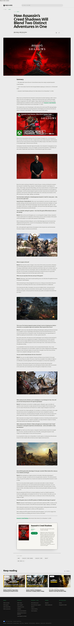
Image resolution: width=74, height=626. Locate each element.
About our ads (43, 623)
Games (19, 558)
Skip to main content (4, 0)
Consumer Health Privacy (17, 621)
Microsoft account (34, 602)
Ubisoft (46, 558)
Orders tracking (34, 608)
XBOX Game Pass (6, 606)
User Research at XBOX (21, 616)
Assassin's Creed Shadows (27, 558)
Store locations (34, 610)
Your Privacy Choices (9, 621)
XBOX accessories (6, 608)
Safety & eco (38, 623)
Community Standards (21, 610)
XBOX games (6, 604)
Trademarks (26, 623)
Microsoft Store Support (36, 604)
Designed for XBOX (63, 604)
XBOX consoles (6, 602)
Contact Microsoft (9, 623)
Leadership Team (20, 606)
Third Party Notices (32, 623)
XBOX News (19, 602)
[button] (37, 166)
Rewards (47, 602)
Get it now (34, 533)
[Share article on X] (56, 33)
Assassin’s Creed (38, 558)
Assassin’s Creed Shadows (50, 102)
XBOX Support (20, 604)
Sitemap (4, 623)
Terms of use (22, 623)
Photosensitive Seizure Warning (21, 613)
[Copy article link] (59, 33)
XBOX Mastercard (48, 604)
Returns (32, 606)
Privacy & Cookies (16, 623)
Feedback (19, 608)
